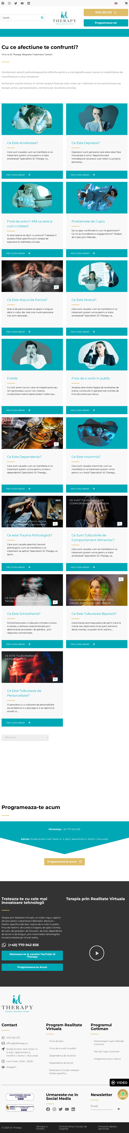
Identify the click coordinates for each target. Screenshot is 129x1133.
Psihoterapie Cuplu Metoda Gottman (109, 1043)
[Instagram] (9, 3)
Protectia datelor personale (107, 1127)
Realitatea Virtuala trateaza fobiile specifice (64, 1072)
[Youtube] (22, 3)
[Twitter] (16, 3)
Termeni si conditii (42, 1127)
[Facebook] (3, 3)
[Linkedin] (28, 3)
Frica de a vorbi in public (62, 1048)
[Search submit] (42, 17)
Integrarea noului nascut (107, 1058)
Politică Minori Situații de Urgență (73, 1127)
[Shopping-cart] (126, 3)
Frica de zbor (56, 1041)
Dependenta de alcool (61, 1062)
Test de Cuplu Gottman (106, 1051)
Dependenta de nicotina (62, 1055)
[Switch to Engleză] (116, 3)
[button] (97, 953)
